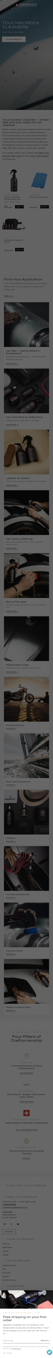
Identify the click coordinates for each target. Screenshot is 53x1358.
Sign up (44, 1340)
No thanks (7, 1353)
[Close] (49, 1294)
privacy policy (16, 1348)
